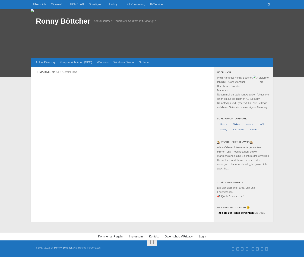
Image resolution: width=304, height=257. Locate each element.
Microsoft (56, 4)
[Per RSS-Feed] (266, 249)
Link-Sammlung (135, 4)
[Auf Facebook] (233, 249)
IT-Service (156, 4)
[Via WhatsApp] (257, 249)
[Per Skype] (246, 249)
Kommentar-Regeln (110, 236)
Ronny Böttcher (63, 21)
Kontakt (154, 236)
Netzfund (249, 124)
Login (202, 236)
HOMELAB (77, 4)
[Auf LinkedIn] (242, 249)
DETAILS (259, 212)
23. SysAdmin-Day (52, 177)
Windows (103, 62)
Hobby (113, 4)
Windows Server (123, 62)
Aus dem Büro (238, 130)
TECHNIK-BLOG (61, 171)
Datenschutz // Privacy (179, 236)
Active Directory (45, 62)
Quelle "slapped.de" (232, 196)
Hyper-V (223, 124)
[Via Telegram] (252, 249)
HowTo (261, 124)
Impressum (136, 236)
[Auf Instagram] (262, 249)
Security (223, 130)
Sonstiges (95, 4)
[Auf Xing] (237, 249)
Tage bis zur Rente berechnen (235, 212)
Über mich (39, 4)
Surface (144, 62)
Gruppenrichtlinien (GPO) (76, 62)
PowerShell (254, 130)
